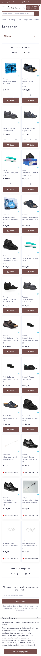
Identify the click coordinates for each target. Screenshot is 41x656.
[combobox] (18, 13)
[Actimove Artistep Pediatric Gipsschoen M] (11, 204)
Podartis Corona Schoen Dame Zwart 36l (29, 459)
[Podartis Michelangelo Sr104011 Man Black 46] (30, 204)
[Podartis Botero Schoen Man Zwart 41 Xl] (11, 366)
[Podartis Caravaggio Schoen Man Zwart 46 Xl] (11, 325)
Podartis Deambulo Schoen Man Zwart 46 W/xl (30, 418)
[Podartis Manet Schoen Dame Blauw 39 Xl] (30, 68)
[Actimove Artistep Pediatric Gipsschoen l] (11, 530)
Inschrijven (20, 601)
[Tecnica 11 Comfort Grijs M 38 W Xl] (30, 115)
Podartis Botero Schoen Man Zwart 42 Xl (30, 340)
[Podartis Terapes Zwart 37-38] (30, 366)
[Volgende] (29, 574)
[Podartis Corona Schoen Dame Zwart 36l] (30, 443)
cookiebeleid (30, 645)
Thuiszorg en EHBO (15, 19)
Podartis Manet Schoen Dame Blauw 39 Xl (29, 83)
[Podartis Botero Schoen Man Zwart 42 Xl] (30, 325)
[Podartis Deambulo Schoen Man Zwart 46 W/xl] (30, 405)
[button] (20, 36)
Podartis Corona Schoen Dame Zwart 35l (10, 502)
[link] (12, 574)
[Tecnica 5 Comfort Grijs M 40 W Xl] (11, 115)
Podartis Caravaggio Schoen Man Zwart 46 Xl (10, 340)
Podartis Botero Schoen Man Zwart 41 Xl (10, 379)
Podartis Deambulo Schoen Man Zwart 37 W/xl (10, 260)
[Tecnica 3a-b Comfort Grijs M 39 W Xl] (30, 159)
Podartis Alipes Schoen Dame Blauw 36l (10, 418)
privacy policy (20, 610)
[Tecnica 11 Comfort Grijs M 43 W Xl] (11, 286)
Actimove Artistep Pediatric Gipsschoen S (29, 545)
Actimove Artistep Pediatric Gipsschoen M (10, 219)
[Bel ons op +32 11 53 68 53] (23, 7)
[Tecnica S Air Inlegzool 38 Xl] (30, 245)
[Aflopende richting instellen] (29, 52)
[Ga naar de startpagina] (14, 7)
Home (4, 19)
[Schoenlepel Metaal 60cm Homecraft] (11, 443)
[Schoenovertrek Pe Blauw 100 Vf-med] (11, 68)
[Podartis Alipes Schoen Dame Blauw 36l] (11, 405)
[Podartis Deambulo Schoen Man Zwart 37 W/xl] (11, 245)
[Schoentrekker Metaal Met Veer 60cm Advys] (30, 487)
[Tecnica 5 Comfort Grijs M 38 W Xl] (30, 286)
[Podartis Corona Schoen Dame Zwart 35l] (11, 487)
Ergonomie (28, 19)
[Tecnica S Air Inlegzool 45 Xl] (11, 159)
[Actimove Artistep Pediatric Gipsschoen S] (30, 530)
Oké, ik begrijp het (20, 651)
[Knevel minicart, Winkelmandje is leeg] (28, 8)
